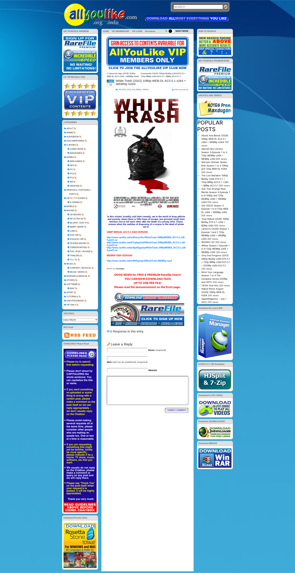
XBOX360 (75, 186)
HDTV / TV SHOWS (76, 198)
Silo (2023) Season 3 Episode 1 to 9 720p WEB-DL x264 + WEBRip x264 (215, 209)
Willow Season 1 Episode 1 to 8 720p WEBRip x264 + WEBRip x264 (215, 249)
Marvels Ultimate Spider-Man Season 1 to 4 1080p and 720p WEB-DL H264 (214, 165)
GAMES (70, 157)
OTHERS (71, 280)
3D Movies (75, 214)
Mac (72, 288)
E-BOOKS (71, 145)
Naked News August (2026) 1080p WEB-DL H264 (213, 292)
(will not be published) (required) (127, 362)
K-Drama (75, 202)
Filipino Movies (78, 243)
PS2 (72, 173)
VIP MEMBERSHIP (120, 31)
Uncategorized (75, 300)
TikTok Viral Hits (209, 285)
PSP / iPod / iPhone (80, 251)
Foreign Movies (78, 247)
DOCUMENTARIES (75, 140)
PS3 (72, 177)
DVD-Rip (74, 235)
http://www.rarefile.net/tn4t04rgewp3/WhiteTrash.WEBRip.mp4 (139, 261)
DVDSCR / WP (77, 239)
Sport (70, 292)
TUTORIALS (72, 296)
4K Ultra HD (76, 218)
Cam (72, 231)
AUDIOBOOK (73, 136)
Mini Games (76, 161)
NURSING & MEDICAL (77, 276)
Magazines (76, 153)
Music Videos (77, 272)
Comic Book (76, 149)
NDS (72, 165)
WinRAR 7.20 (208, 242)
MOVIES (70, 210)
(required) (157, 350)
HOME (106, 31)
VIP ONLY (71, 304)
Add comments (181, 89)
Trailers (75, 255)
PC (71, 169)
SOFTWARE (72, 284)
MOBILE (70, 206)
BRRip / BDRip (77, 227)
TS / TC (73, 259)
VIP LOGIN (137, 31)
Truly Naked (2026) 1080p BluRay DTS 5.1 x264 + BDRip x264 (215, 222)
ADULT (70, 128)
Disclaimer (150, 31)
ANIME (70, 132)
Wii (71, 181)
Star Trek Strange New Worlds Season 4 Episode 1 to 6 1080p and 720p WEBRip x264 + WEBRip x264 (215, 195)
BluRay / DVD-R (78, 222)
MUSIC (70, 263)
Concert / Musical (80, 268)
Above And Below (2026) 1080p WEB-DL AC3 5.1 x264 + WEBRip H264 (214, 139)
